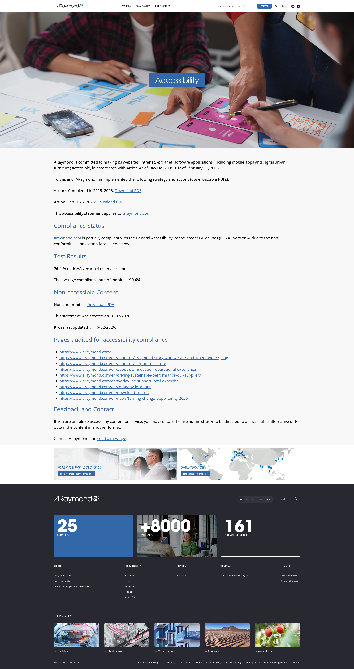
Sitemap (295, 662)
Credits (198, 662)
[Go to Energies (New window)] (227, 635)
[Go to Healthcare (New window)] (127, 635)
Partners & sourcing (147, 662)
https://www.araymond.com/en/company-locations (105, 386)
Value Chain (131, 597)
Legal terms (185, 662)
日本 (269, 500)
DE (253, 500)
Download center (225, 6)
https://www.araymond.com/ (85, 351)
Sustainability (143, 6)
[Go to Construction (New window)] (177, 635)
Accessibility (168, 662)
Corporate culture (63, 581)
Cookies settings (233, 662)
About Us (126, 6)
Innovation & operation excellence (72, 586)
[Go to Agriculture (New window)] (277, 635)
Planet (128, 591)
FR (247, 500)
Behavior (129, 575)
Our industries (162, 6)
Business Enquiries (290, 581)
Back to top (286, 499)
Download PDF (128, 190)
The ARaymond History (233, 575)
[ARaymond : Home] (76, 499)
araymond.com (136, 213)
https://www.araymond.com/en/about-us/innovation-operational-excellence (127, 369)
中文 (261, 500)
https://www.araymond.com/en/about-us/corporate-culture (112, 363)
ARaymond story (62, 575)
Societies (129, 586)
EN (283, 6)
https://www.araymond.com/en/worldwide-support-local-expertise (119, 380)
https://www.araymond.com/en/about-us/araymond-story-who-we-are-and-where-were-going (143, 357)
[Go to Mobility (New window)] (77, 635)
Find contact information (194, 473)
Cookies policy (213, 662)
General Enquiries (289, 575)
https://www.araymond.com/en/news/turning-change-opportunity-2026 (123, 398)
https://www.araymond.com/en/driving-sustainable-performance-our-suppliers (130, 375)
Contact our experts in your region (75, 473)
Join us (180, 575)
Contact (264, 6)
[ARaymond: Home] (70, 6)
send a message (111, 438)
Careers (240, 6)
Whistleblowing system (276, 662)
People (128, 581)
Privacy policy (253, 662)
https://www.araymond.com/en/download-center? (104, 392)
